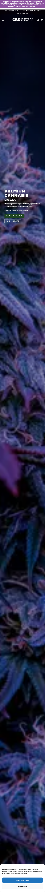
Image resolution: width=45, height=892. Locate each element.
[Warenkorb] (42, 19)
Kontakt (25, 13)
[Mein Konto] (38, 19)
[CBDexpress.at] (22, 20)
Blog (19, 13)
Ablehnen (22, 887)
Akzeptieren (22, 880)
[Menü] (3, 20)
